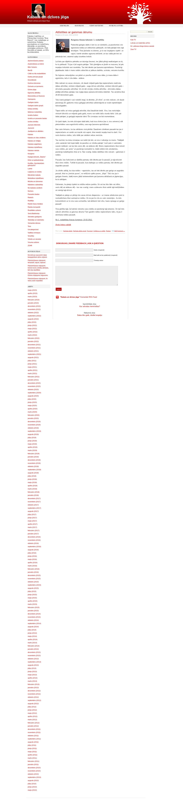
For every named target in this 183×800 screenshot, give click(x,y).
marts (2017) (32, 527)
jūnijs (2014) (32, 633)
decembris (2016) (34, 537)
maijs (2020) (32, 405)
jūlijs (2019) (32, 438)
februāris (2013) (33, 684)
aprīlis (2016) (32, 563)
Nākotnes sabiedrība (35, 185)
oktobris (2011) (33, 736)
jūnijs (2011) (32, 748)
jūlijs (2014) (32, 630)
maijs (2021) (32, 367)
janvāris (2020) (33, 418)
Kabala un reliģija (34, 141)
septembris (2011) (34, 739)
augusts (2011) (33, 742)
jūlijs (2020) (32, 399)
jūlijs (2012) (32, 707)
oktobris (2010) (33, 774)
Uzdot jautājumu (96, 26)
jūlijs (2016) (32, 553)
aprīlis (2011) (32, 755)
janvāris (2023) (33, 303)
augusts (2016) (33, 550)
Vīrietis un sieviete (34, 239)
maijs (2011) (32, 752)
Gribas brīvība (33, 109)
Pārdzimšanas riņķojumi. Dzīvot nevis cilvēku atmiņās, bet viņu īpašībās (38, 268)
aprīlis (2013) (32, 678)
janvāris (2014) (33, 649)
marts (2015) (32, 604)
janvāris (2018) (33, 495)
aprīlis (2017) (32, 524)
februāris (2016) (33, 569)
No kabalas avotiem (35, 188)
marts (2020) (32, 412)
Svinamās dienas (34, 223)
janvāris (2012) (33, 726)
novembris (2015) (34, 579)
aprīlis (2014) (32, 639)
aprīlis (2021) (32, 370)
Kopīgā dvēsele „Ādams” (37, 157)
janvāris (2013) (33, 687)
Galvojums (32, 99)
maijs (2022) (32, 329)
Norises (30, 191)
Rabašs (30, 197)
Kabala (30, 134)
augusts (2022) (33, 319)
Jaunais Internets (34, 125)
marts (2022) (32, 335)
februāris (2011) (33, 761)
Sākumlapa (64, 26)
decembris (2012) (34, 691)
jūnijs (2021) (32, 364)
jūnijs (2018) (32, 479)
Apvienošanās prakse (36, 61)
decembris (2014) (34, 614)
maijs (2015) (32, 598)
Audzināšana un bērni (36, 64)
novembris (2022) (34, 309)
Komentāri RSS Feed (78, 297)
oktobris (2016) (33, 543)
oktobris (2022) (33, 313)
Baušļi (30, 70)
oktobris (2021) (33, 351)
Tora (29, 226)
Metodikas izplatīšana (36, 178)
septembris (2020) (34, 393)
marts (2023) (32, 297)
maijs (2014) (32, 636)
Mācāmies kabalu (34, 175)
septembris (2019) (34, 431)
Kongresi (31, 154)
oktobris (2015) (33, 582)
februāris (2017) (33, 530)
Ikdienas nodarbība (35, 112)
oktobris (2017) (33, 505)
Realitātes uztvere (34, 210)
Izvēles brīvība (33, 122)
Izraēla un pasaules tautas (37, 118)
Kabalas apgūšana (35, 144)
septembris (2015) (34, 585)
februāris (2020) (33, 415)
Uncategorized (33, 229)
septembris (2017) (34, 508)
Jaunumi (31, 128)
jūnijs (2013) (32, 671)
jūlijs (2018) (32, 476)
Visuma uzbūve (33, 242)
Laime (30, 169)
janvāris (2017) (33, 534)
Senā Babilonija (33, 213)
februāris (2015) (33, 607)
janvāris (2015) (33, 611)
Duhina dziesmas (34, 83)
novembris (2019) (34, 425)
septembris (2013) (34, 662)
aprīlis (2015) (32, 601)
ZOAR (30, 246)
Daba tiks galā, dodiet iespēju (89, 315)
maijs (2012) (32, 713)
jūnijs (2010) (32, 787)
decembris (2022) (34, 306)
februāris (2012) (33, 723)
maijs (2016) (32, 559)
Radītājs (31, 201)
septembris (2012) (34, 700)
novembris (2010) (34, 771)
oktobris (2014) (33, 620)
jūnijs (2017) (32, 518)
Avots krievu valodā (63, 225)
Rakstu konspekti (34, 207)
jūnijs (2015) (32, 595)
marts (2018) (32, 489)
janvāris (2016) (33, 572)
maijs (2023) (32, 290)
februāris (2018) (33, 492)
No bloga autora (116, 26)
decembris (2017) (34, 498)
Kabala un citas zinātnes (37, 138)
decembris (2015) (34, 575)
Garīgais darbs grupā (35, 106)
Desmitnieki (32, 80)
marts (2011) (32, 758)
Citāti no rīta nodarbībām (37, 74)
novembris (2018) (34, 463)
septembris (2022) (34, 316)
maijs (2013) (32, 675)
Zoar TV (133, 49)
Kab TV (133, 40)
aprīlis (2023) (32, 293)
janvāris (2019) (33, 457)
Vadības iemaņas (34, 233)
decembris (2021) (34, 345)
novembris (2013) (34, 655)
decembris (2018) (34, 460)
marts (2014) (32, 643)
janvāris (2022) (33, 341)
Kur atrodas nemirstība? (89, 306)
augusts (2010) (33, 780)
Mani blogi (79, 26)
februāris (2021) (33, 377)
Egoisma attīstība (34, 93)
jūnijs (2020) (32, 402)
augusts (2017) (33, 511)
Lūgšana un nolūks (35, 172)
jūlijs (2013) (32, 668)
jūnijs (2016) (32, 556)
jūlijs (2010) (32, 784)
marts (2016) (32, 566)
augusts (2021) (33, 357)
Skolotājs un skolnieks (36, 220)
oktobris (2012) (33, 697)
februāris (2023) (33, 300)
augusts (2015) (33, 588)
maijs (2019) (32, 444)
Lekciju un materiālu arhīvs (140, 43)
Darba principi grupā (35, 77)
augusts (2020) (33, 396)
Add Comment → (119, 231)
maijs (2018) (32, 482)
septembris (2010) (34, 777)
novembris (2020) (34, 386)
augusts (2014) (33, 627)
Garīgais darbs (33, 102)
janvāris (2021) (33, 380)
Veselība (31, 236)
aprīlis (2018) (32, 486)
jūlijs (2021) (32, 361)
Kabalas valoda (33, 150)
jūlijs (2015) (32, 591)
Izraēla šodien (33, 115)
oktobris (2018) (33, 466)
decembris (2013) (34, 652)
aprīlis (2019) (32, 447)
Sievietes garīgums (35, 217)
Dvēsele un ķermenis (35, 86)
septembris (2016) (34, 546)
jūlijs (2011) (32, 745)
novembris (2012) (34, 694)
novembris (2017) (34, 502)
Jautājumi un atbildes (35, 131)
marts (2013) (32, 681)
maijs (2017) (32, 521)
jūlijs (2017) (32, 514)
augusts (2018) (33, 473)
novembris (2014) (34, 617)
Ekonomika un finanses (36, 96)
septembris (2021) (34, 354)
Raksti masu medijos (35, 204)
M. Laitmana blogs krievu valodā (142, 46)
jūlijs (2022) (32, 322)
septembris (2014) (34, 623)
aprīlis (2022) (32, 332)
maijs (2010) (32, 790)
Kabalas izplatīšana (35, 147)
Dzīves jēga (32, 90)
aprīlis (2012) (32, 716)
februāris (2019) (33, 454)
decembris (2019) (34, 422)
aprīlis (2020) (32, 409)
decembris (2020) (34, 383)
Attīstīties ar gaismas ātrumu (73, 32)
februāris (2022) (33, 338)
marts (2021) (32, 373)
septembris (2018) (34, 470)
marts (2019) (32, 450)
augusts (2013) (33, 665)
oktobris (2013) (33, 659)
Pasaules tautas (33, 194)
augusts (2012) (33, 704)
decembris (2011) (34, 729)
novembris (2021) (34, 348)
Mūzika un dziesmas (35, 181)
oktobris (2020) (33, 389)
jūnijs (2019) (32, 441)
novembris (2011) (34, 732)
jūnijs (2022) (32, 325)
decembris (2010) (34, 768)
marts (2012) (32, 720)
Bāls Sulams (32, 67)
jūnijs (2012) (32, 710)
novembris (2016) (34, 540)
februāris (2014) (33, 646)
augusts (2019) (33, 434)
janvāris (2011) (33, 764)
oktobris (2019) (33, 428)
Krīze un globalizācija (35, 160)
